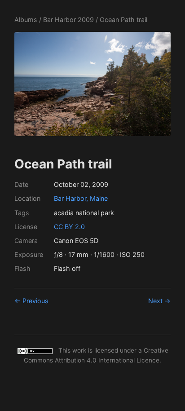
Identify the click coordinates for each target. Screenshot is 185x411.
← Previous (31, 301)
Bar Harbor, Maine (81, 198)
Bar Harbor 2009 (68, 19)
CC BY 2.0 (69, 226)
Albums (25, 19)
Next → (159, 301)
